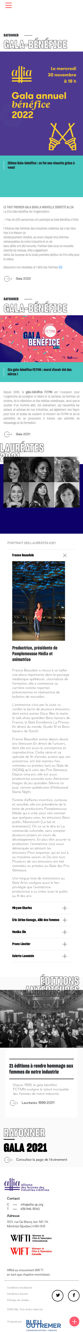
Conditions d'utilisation (19, 1287)
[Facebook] (74, 1295)
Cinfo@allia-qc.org (25, 1204)
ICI (60, 267)
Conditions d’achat (17, 1294)
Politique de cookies (18, 1300)
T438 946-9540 (23, 1209)
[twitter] (57, 1295)
